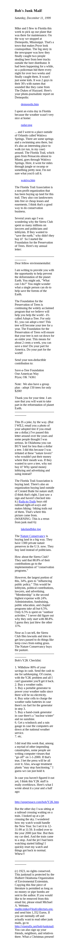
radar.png (26, 125)
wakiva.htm (28, 180)
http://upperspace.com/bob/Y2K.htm (37, 802)
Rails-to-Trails (27, 501)
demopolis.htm (30, 104)
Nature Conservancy (32, 536)
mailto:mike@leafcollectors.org (34, 909)
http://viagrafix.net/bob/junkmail (34, 926)
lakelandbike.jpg (31, 529)
